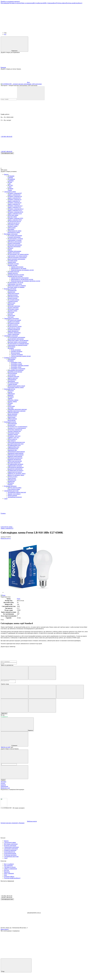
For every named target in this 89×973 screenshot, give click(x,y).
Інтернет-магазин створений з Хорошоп (12, 823)
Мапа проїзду (5, 929)
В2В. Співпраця (48, 3)
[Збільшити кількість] (14, 772)
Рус (5, 34)
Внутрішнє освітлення (10, 234)
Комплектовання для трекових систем (22, 270)
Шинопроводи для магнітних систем (22, 279)
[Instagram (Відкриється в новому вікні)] (14, 30)
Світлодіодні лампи (10, 191)
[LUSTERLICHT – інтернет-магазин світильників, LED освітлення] (4, 806)
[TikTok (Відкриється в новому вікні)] (40, 30)
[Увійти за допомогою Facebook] (14, 673)
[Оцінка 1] (14, 692)
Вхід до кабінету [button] (9, 864)
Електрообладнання (10, 422)
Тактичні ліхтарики (17, 354)
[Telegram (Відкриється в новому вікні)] (14, 16)
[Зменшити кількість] (14, 756)
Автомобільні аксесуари (11, 490)
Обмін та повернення (27, 3)
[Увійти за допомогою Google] (42, 673)
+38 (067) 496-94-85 (6, 151)
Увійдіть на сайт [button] (5, 747)
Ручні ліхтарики (16, 350)
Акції (5, 498)
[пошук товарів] (31, 93)
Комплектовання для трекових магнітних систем (25, 281)
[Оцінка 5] (42, 706)
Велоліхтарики (15, 353)
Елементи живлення (10, 357)
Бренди (6, 174)
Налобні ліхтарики (16, 351)
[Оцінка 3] (70, 692)
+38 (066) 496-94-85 (6, 136)
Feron (18, 598)
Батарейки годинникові (18, 368)
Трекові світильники (17, 267)
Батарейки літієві (16, 367)
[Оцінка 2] (42, 692)
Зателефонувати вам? (7, 153)
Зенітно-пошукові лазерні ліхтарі (21, 356)
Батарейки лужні (16, 362)
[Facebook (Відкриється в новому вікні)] (66, 30)
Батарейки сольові (16, 364)
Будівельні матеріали (10, 486)
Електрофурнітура (9, 389)
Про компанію (5, 3)
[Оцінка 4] (14, 706)
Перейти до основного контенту (10, 1)
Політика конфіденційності (74, 3)
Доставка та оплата (15, 3)
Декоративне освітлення (11, 318)
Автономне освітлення (11, 335)
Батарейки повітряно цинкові (20, 365)
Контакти (41, 3)
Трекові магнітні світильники (20, 277)
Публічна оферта (61, 3)
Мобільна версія (32, 821)
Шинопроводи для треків (18, 268)
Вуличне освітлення (10, 288)
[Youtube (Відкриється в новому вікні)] (66, 16)
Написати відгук (6, 538)
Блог (54, 3)
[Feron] (3, 595)
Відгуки (35, 3)
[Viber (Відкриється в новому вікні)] (40, 16)
